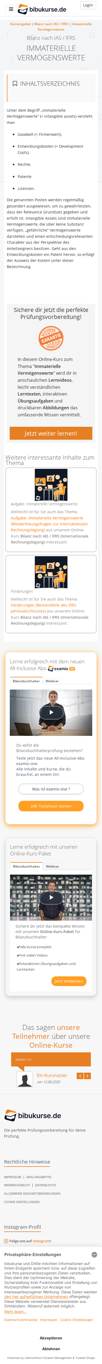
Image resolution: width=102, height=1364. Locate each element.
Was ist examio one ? (51, 789)
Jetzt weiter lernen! (51, 433)
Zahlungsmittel (39, 1177)
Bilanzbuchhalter (26, 681)
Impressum (12, 1177)
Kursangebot (20, 24)
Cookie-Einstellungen (21, 1202)
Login (88, 5)
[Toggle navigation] (11, 9)
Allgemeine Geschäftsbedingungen (32, 1193)
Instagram (41, 1240)
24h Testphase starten (51, 806)
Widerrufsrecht (17, 1185)
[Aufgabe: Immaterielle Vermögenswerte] (51, 485)
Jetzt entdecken (69, 981)
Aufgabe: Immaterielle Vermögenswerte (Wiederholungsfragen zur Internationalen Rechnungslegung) (49, 524)
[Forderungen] (51, 572)
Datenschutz (45, 1185)
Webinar (52, 681)
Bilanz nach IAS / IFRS (51, 24)
